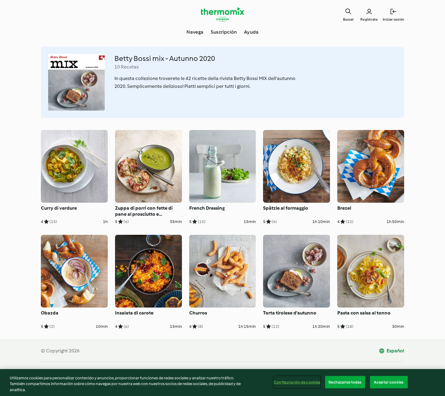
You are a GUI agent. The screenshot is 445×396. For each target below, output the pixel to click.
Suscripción (224, 32)
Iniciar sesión (393, 19)
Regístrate (369, 19)
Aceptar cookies (389, 382)
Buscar (348, 19)
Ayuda (251, 32)
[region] (222, 382)
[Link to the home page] (222, 14)
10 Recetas (126, 67)
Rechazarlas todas (344, 382)
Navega (194, 32)
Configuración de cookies (297, 382)
